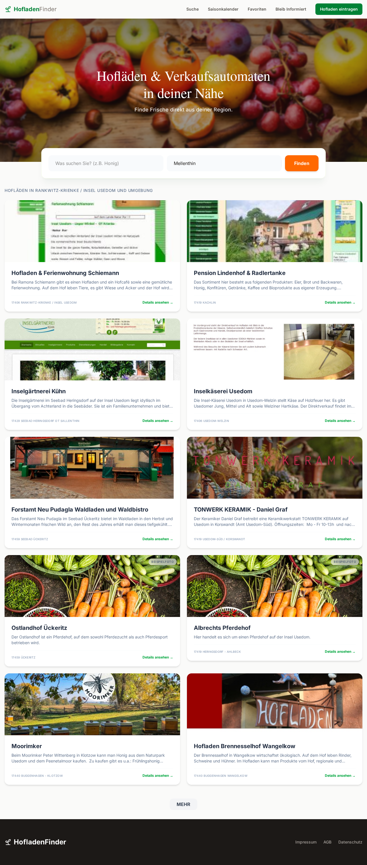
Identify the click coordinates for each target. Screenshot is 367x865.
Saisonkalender (223, 9)
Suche (192, 9)
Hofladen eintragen (339, 9)
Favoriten (257, 9)
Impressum (306, 842)
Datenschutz (350, 842)
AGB (327, 842)
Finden (301, 163)
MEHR (183, 804)
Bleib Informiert (291, 9)
